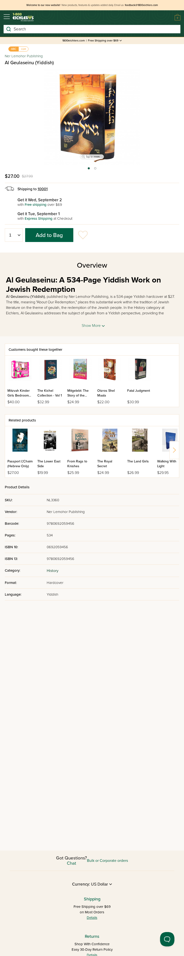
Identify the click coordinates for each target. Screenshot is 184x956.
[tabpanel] (92, 117)
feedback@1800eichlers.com (141, 5)
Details (92, 918)
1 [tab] (88, 169)
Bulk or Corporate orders (107, 860)
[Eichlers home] (23, 17)
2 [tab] (95, 169)
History (52, 570)
